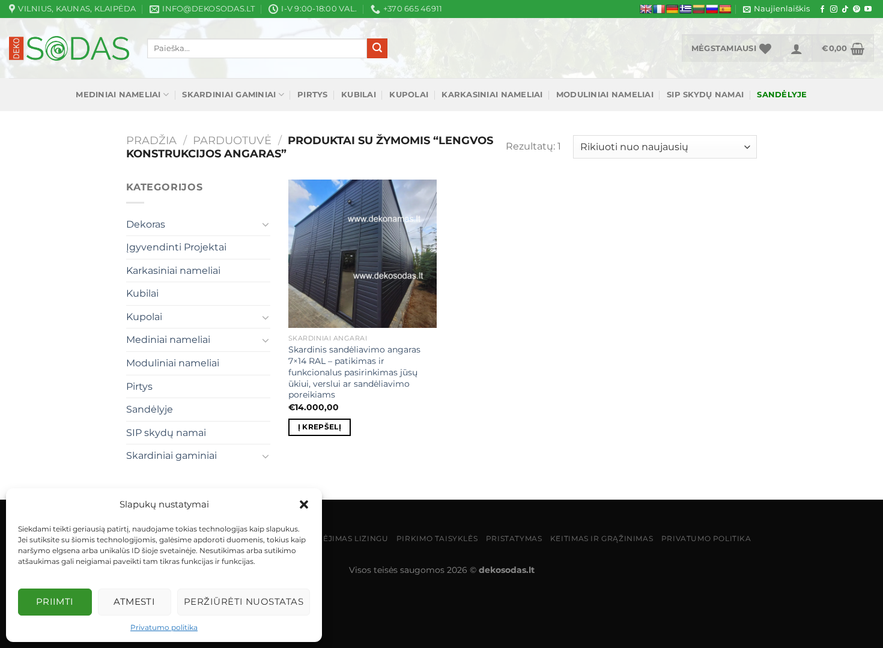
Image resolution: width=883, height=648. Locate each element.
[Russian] (712, 9)
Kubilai (358, 94)
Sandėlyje (149, 409)
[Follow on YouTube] (868, 9)
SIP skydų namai (705, 94)
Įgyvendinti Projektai (176, 247)
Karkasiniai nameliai (492, 94)
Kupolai (408, 94)
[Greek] (685, 9)
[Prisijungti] (796, 48)
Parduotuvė (232, 140)
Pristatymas (514, 538)
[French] (659, 9)
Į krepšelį (319, 427)
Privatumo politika (164, 627)
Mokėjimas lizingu (346, 538)
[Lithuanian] (699, 9)
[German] (672, 9)
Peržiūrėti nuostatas (243, 601)
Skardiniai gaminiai (229, 94)
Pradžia (151, 140)
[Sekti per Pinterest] (856, 9)
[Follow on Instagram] (833, 9)
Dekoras (145, 224)
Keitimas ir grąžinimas (601, 538)
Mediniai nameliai (118, 94)
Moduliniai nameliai (605, 94)
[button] (304, 504)
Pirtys (312, 94)
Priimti (55, 601)
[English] (646, 9)
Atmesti (134, 601)
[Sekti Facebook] (822, 9)
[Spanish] (725, 9)
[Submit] (377, 48)
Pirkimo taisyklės (437, 538)
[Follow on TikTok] (845, 9)
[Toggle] (265, 224)
